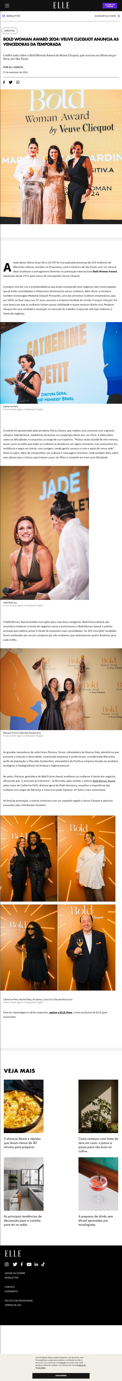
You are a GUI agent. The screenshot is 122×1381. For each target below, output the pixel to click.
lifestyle (9, 30)
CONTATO (10, 1286)
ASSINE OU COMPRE (110, 5)
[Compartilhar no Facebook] (4, 82)
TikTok (44, 1264)
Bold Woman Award (104, 780)
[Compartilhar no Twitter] (11, 82)
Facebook (22, 1264)
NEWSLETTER (11, 1277)
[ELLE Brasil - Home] (61, 7)
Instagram (8, 1264)
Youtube (29, 1264)
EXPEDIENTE (11, 1291)
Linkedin (36, 1264)
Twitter (15, 1264)
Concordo (61, 1376)
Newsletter (13, 16)
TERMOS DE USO (13, 1305)
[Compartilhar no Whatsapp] (18, 82)
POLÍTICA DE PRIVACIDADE (19, 1300)
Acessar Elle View (105, 16)
